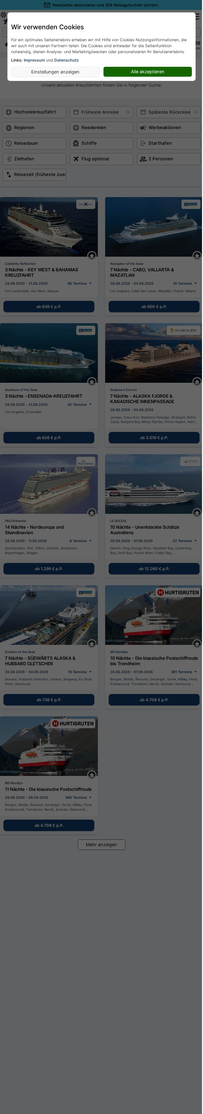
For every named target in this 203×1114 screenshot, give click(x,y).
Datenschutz (66, 60)
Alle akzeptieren (147, 71)
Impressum (34, 60)
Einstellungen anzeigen (55, 71)
